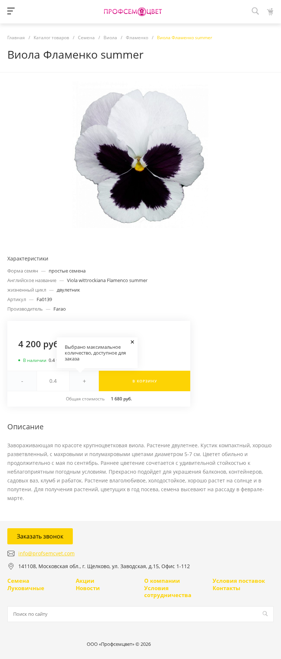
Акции (85, 580)
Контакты (226, 588)
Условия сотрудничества (167, 591)
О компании (162, 580)
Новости (88, 588)
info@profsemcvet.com (46, 553)
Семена (18, 580)
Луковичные (25, 588)
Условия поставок (239, 580)
